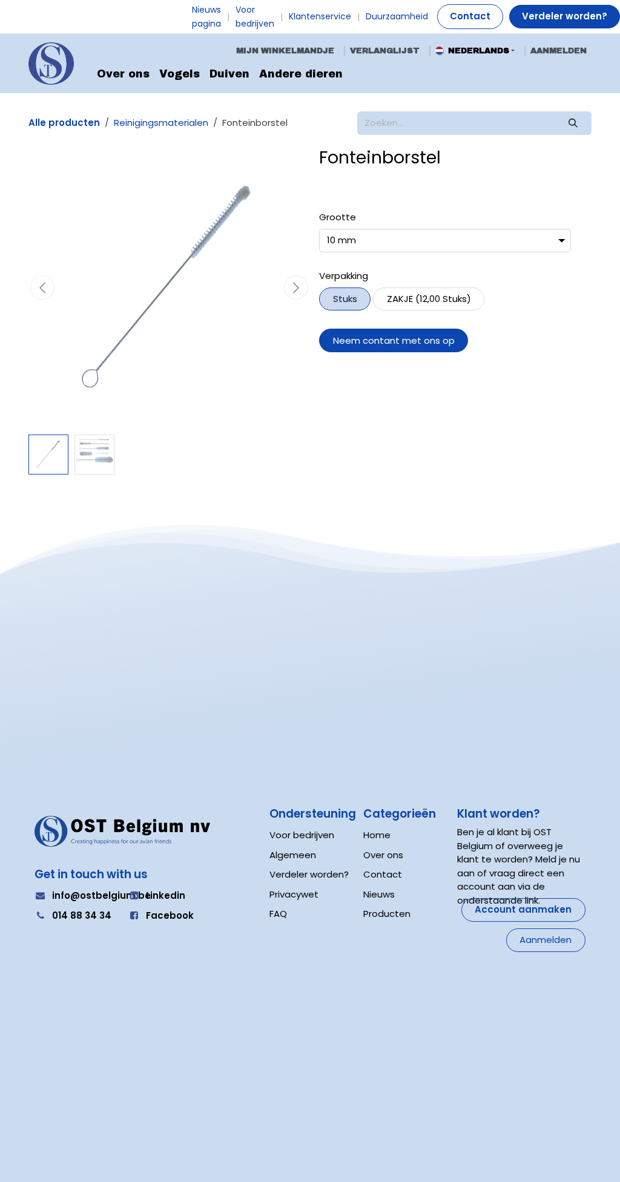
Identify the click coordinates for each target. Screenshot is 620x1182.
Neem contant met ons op (394, 340)
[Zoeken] (573, 123)
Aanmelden (558, 50)
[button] (42, 287)
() (429, 298)
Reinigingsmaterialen (161, 122)
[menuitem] (123, 74)
